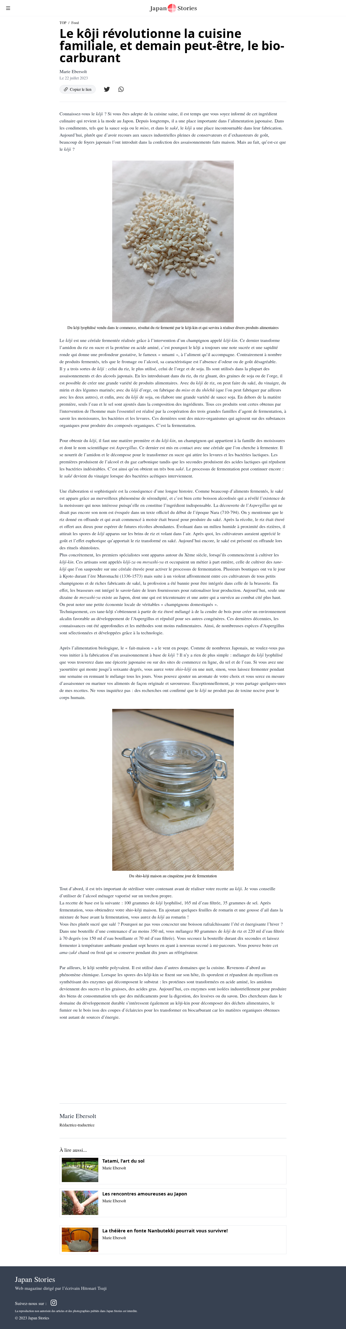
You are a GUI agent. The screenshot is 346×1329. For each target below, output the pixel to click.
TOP (63, 22)
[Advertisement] (173, 1064)
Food (75, 22)
